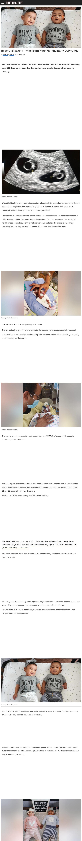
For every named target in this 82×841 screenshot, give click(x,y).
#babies (44, 499)
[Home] (14, 3)
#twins (38, 499)
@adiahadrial (8, 499)
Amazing (12, 54)
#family (65, 499)
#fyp (50, 502)
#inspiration (16, 502)
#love (71, 499)
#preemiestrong (41, 502)
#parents (25, 502)
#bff (31, 502)
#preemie (6, 502)
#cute (58, 499)
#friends (52, 499)
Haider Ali (5, 54)
